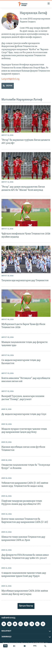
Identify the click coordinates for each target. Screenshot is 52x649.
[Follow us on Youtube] (15, 624)
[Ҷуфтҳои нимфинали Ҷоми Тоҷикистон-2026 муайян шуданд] (26, 212)
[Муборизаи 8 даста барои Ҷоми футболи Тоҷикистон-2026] (26, 303)
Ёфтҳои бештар (26, 606)
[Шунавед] (14, 646)
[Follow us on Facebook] (9, 624)
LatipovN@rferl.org (10, 79)
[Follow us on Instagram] (20, 624)
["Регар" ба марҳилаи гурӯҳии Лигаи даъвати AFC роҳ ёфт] (26, 119)
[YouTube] (24, 646)
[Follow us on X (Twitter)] (26, 624)
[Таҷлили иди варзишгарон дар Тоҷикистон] (26, 259)
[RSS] (37, 624)
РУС (35, 646)
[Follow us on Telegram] (31, 624)
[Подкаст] (43, 624)
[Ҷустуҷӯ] (45, 646)
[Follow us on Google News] (3, 624)
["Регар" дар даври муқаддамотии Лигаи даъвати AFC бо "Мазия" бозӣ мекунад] (26, 166)
